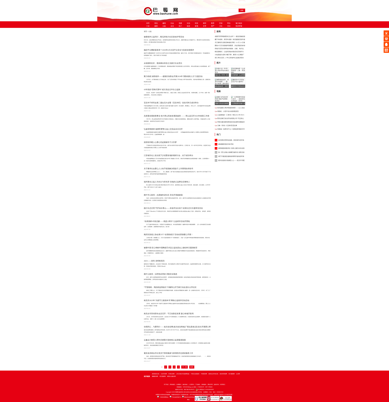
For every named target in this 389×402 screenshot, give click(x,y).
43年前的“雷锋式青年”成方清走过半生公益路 (162, 90)
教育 (212, 23)
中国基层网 (204, 374)
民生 (229, 23)
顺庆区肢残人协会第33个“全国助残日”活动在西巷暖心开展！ (168, 234)
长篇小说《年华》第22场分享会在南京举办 (222, 75)
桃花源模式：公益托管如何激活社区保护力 (229, 51)
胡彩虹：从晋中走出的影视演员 (228, 111)
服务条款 (185, 384)
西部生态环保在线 (213, 374)
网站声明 (210, 384)
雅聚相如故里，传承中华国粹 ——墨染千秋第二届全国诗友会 (222, 86)
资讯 (156, 23)
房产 (212, 26)
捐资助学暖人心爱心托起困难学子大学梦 (160, 142)
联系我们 (222, 384)
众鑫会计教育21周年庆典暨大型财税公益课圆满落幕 (165, 340)
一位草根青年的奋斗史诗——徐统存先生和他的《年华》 (238, 104)
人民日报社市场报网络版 (182, 374)
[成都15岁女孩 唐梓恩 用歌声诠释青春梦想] (222, 100)
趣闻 (164, 23)
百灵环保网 (164, 374)
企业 (172, 26)
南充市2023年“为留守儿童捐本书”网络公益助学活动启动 (166, 300)
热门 (180, 26)
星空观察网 (163, 376)
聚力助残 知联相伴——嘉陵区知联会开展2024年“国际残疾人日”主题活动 (173, 76)
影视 (196, 26)
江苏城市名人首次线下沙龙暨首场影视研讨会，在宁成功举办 (168, 155)
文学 (204, 26)
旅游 (188, 26)
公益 (164, 26)
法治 (188, 23)
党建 (180, 23)
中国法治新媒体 (195, 374)
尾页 (191, 367)
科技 (196, 23)
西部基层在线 (155, 374)
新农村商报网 (223, 374)
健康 (156, 26)
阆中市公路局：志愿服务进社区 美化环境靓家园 (163, 195)
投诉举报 (239, 26)
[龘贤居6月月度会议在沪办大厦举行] (238, 83)
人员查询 (191, 384)
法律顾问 (178, 384)
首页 (148, 23)
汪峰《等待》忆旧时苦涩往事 (227, 125)
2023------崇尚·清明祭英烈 (154, 261)
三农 (148, 26)
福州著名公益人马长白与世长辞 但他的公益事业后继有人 (167, 182)
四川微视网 (232, 374)
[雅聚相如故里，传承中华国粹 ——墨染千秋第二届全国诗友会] (222, 83)
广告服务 (197, 384)
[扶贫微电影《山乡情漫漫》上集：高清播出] (238, 72)
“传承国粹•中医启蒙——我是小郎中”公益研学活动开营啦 (167, 221)
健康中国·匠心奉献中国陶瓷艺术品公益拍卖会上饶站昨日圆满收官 (170, 248)
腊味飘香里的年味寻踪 (226, 144)
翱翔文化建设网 (171, 376)
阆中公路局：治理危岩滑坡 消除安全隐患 (160, 274)
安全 (229, 26)
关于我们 (166, 384)
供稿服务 (203, 384)
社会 (172, 23)
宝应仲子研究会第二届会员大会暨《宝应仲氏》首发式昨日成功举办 (171, 103)
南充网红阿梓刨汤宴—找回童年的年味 (231, 140)
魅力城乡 (239, 23)
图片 (219, 63)
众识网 (238, 374)
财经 (204, 23)
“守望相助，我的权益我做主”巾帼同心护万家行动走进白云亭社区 (170, 287)
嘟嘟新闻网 (155, 376)
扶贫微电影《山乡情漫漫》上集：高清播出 (238, 75)
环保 (220, 23)
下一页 (184, 367)
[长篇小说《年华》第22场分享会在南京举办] (222, 72)
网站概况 (172, 384)
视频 (219, 91)
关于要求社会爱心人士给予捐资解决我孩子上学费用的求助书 (168, 169)
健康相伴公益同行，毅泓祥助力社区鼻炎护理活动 (164, 37)
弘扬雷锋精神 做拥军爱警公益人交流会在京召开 (163, 129)
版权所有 (216, 384)
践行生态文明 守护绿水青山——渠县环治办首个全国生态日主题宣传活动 (173, 208)
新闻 (219, 31)
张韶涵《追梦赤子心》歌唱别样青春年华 (231, 129)
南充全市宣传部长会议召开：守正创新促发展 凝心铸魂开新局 (169, 314)
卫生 (220, 26)
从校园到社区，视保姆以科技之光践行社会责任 (163, 63)
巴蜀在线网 (171, 374)
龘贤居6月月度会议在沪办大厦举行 (238, 86)
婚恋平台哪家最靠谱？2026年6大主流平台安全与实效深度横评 (169, 50)
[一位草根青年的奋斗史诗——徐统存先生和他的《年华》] (238, 100)
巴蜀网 (176, 392)
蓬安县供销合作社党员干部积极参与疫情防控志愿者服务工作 (168, 353)
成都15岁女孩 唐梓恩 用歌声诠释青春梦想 (221, 104)
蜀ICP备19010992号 (189, 389)
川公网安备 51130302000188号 (206, 389)
